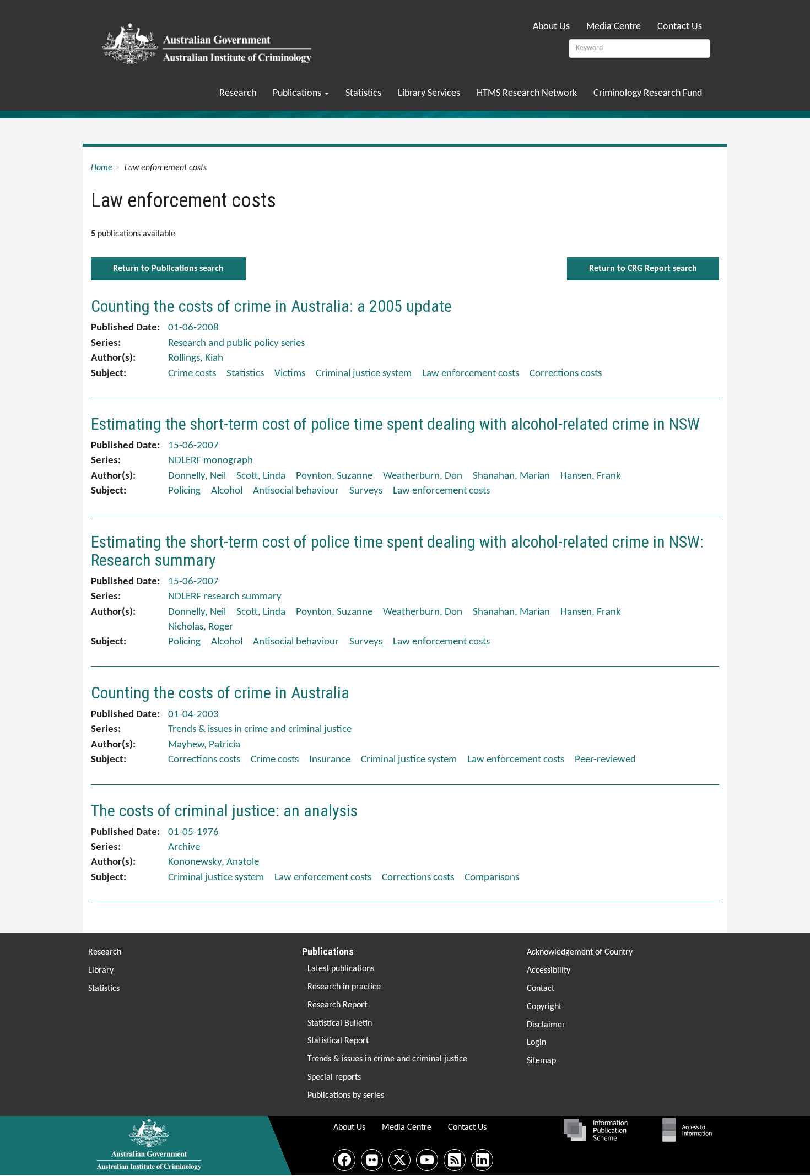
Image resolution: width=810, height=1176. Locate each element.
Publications (298, 93)
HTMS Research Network (527, 93)
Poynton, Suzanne (334, 476)
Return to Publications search (168, 268)
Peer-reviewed (605, 760)
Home (101, 168)
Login (536, 1042)
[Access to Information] (690, 1130)
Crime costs (192, 373)
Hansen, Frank (590, 476)
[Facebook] (344, 1160)
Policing (184, 491)
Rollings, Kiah (195, 358)
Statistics (363, 93)
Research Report (337, 1005)
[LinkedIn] (482, 1160)
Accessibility (548, 970)
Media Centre (613, 26)
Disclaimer (546, 1025)
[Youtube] (427, 1160)
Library (101, 970)
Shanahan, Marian (511, 476)
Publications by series (345, 1095)
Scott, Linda (260, 476)
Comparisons (492, 877)
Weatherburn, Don (422, 476)
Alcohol (226, 491)
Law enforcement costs (470, 373)
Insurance (329, 760)
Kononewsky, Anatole (213, 862)
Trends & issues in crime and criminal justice (387, 1059)
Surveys (365, 491)
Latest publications (340, 968)
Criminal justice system (364, 373)
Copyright (544, 1006)
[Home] (208, 40)
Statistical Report (338, 1041)
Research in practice (344, 987)
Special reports (334, 1077)
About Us (551, 26)
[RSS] (454, 1160)
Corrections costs (566, 373)
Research (237, 93)
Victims (289, 373)
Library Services (429, 93)
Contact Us (679, 26)
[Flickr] (372, 1160)
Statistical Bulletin (339, 1023)
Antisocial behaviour (296, 491)
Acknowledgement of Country (580, 952)
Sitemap (541, 1060)
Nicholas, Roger (200, 627)
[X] (399, 1160)
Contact (540, 988)
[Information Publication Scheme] (595, 1130)
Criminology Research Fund (647, 93)
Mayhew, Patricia (204, 745)
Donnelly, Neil (197, 476)
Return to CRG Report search (643, 268)
